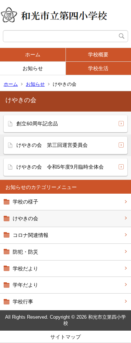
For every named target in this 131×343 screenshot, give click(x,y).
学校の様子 (25, 202)
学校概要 (98, 54)
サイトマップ (65, 337)
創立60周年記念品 (37, 123)
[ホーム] (65, 15)
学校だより (25, 268)
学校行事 (23, 301)
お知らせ (33, 68)
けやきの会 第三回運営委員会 (52, 145)
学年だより (25, 285)
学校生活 (98, 68)
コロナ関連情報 (30, 235)
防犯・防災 (25, 252)
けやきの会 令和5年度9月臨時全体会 (60, 167)
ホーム (32, 54)
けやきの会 (25, 218)
